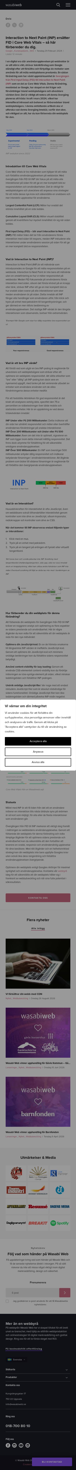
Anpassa (38, 751)
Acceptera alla (38, 741)
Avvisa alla (38, 762)
